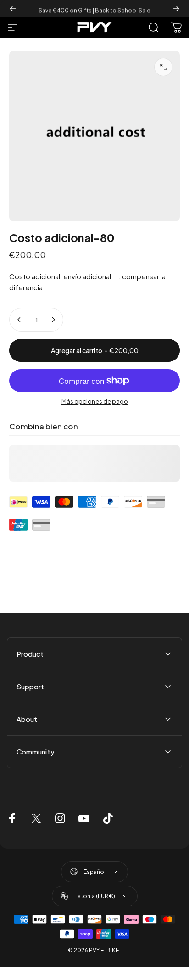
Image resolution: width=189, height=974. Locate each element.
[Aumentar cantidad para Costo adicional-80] (53, 319)
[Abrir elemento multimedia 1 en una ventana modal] (163, 67)
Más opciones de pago (94, 401)
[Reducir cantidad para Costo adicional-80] (19, 319)
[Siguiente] (176, 8)
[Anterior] (13, 8)
